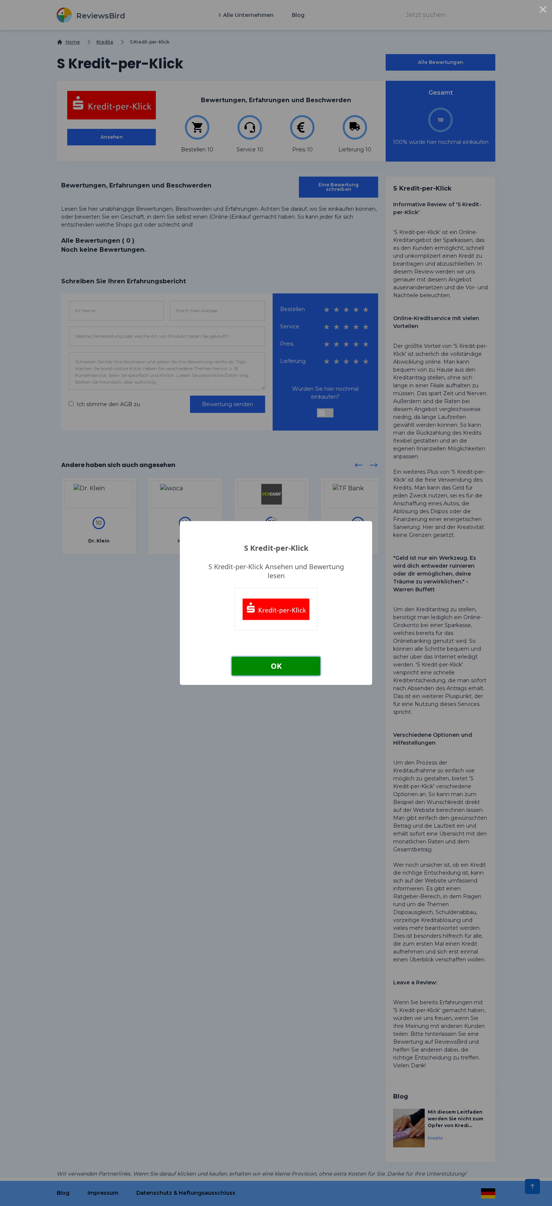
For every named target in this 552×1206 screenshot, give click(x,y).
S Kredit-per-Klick (276, 548)
